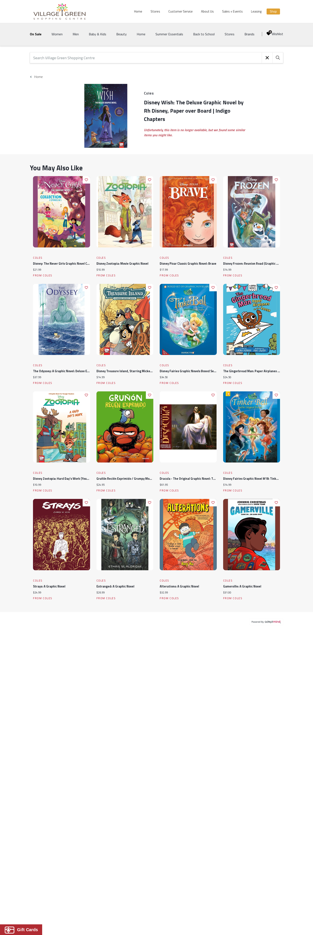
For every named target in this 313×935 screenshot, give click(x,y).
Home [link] (141, 34)
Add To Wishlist (86, 180)
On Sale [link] (36, 34)
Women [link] (57, 34)
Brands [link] (249, 34)
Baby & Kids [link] (97, 34)
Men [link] (76, 34)
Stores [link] (229, 34)
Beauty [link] (121, 34)
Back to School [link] (204, 34)
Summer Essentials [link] (169, 34)
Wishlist (277, 33)
